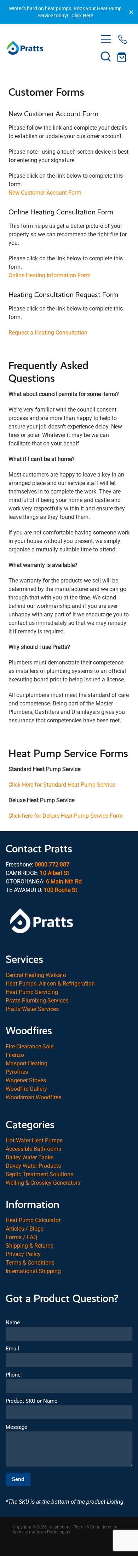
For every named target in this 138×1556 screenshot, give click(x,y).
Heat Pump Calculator (33, 1220)
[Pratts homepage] (52, 48)
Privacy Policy (23, 1254)
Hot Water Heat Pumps (34, 1140)
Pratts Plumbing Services (37, 1000)
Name (13, 1322)
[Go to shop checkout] (122, 56)
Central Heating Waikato (36, 974)
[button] (105, 56)
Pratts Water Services (32, 1008)
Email (12, 1348)
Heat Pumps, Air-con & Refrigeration (50, 983)
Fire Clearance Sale (29, 1046)
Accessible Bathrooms (33, 1148)
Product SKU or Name (31, 1400)
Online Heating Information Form (49, 275)
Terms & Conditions (30, 1262)
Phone (13, 1374)
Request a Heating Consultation (47, 332)
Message (16, 1427)
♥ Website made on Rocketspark (65, 1529)
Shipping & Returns (29, 1245)
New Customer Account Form (44, 192)
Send (18, 1479)
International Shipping (33, 1270)
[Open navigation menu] (105, 39)
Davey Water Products (33, 1165)
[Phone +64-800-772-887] (122, 39)
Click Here (82, 15)
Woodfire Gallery (26, 1088)
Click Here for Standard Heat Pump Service (61, 784)
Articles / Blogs (25, 1228)
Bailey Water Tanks (29, 1157)
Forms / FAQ (21, 1237)
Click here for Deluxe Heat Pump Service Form (65, 815)
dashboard (60, 1527)
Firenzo (15, 1054)
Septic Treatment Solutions (39, 1174)
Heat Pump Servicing (32, 991)
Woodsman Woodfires (33, 1097)
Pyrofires (17, 1071)
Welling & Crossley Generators (43, 1182)
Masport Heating (26, 1063)
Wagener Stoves (26, 1080)
